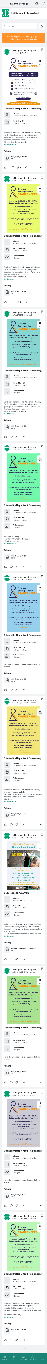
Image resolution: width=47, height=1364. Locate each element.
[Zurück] (2, 3)
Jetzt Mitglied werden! (27, 39)
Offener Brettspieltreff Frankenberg (23, 108)
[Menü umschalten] (42, 13)
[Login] (44, 3)
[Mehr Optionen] (40, 167)
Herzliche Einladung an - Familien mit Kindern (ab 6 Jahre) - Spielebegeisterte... (17, 538)
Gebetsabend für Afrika (16, 892)
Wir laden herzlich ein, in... (14, 1315)
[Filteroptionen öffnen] (42, 26)
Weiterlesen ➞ (10, 144)
